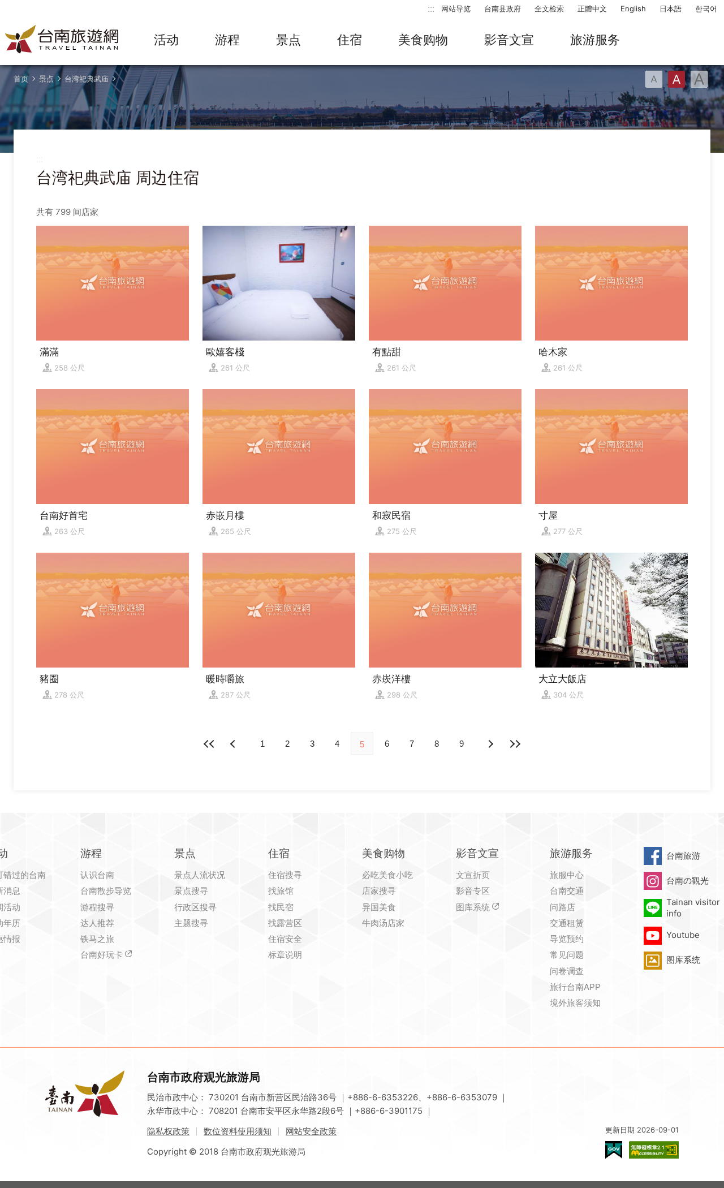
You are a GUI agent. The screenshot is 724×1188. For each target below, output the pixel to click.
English (633, 8)
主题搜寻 (191, 923)
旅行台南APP (575, 987)
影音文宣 (509, 39)
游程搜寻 (97, 907)
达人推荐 (97, 923)
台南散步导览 (105, 890)
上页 (490, 744)
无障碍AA (654, 1150)
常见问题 (567, 954)
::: (431, 8)
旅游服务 (595, 39)
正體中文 (592, 8)
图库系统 (473, 907)
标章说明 (285, 954)
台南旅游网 (62, 40)
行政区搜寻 (195, 907)
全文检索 (549, 8)
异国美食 (379, 907)
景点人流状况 (199, 875)
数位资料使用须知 (238, 1131)
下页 (234, 744)
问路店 (562, 907)
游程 (227, 39)
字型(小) (653, 79)
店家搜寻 (379, 890)
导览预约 (567, 938)
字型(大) (699, 79)
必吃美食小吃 (387, 875)
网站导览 (456, 8)
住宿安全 (285, 938)
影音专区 (473, 890)
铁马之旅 (97, 938)
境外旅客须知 (575, 1002)
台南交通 (567, 890)
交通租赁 (567, 923)
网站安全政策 (311, 1131)
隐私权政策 (168, 1131)
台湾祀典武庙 (86, 78)
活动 (166, 39)
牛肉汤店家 (383, 923)
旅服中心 (567, 875)
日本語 (671, 8)
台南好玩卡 (101, 954)
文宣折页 (473, 875)
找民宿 (281, 907)
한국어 (706, 8)
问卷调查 (567, 971)
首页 (21, 78)
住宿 (349, 39)
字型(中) (676, 79)
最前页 (209, 744)
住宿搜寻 (285, 875)
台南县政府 (502, 8)
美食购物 (423, 39)
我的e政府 (613, 1150)
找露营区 (285, 923)
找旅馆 (281, 890)
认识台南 (97, 875)
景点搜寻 (191, 890)
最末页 (514, 744)
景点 (288, 39)
